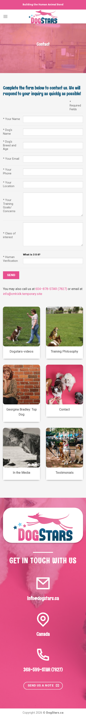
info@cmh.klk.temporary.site (22, 294)
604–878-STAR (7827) (51, 289)
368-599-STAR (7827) (43, 670)
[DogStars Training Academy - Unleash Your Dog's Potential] (43, 16)
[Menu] (5, 16)
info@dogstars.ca (43, 598)
